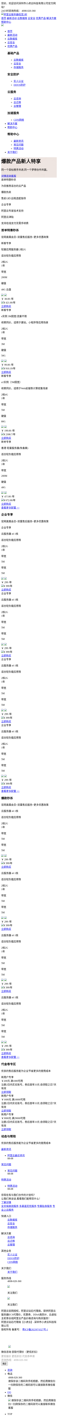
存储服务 (19, 67)
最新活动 (12, 18)
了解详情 (6, 1202)
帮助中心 (6, 22)
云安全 (31, 18)
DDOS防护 (20, 85)
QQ (9, 1392)
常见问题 (19, 144)
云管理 (17, 106)
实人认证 (19, 81)
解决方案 (51, 18)
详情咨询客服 (8, 176)
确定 (4, 1364)
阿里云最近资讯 (16, 1155)
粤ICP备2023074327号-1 (35, 1329)
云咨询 (17, 98)
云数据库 (22, 18)
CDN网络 (19, 120)
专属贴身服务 (44, 1206)
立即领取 (6, 1092)
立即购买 (6, 306)
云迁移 (17, 102)
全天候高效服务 (10, 1206)
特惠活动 (19, 148)
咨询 (9, 1370)
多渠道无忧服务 (28, 1206)
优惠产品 (41, 18)
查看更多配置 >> (10, 507)
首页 (3, 18)
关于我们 (12, 152)
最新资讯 (19, 141)
